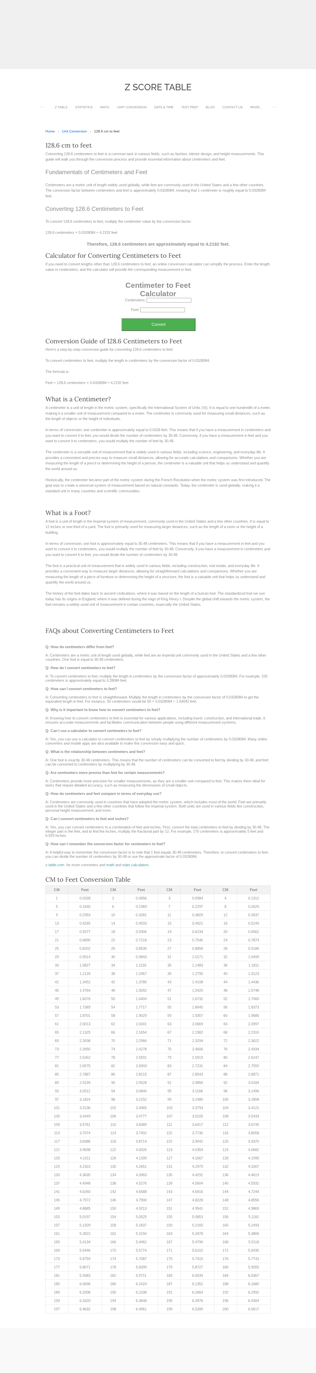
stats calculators (135, 865)
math (110, 865)
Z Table (61, 107)
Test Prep (189, 107)
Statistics (84, 107)
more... (256, 107)
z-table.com (54, 865)
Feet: (135, 310)
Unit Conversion (132, 107)
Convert (158, 324)
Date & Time (164, 107)
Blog (210, 107)
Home (50, 131)
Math (104, 107)
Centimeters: (135, 300)
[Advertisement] (148, 34)
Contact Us (232, 107)
